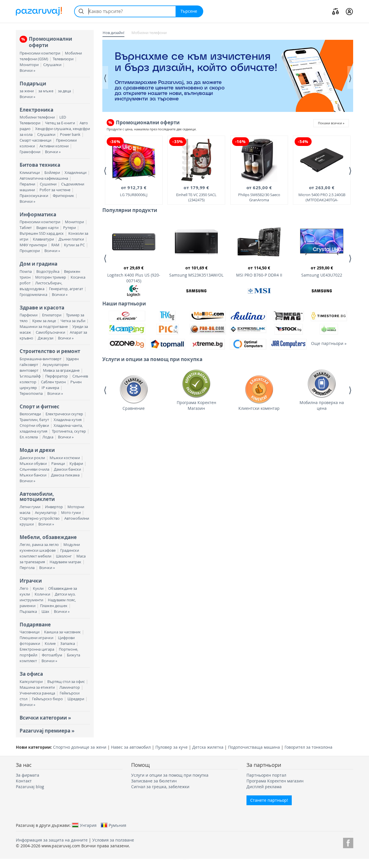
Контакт (24, 781)
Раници (58, 463)
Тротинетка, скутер (69, 431)
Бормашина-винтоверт (40, 358)
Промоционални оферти (46, 42)
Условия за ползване (113, 840)
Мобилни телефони (37, 117)
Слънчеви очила (34, 469)
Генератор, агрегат (66, 288)
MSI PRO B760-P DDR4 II (259, 271)
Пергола (27, 567)
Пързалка (28, 611)
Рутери (69, 227)
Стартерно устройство (40, 518)
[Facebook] (348, 842)
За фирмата (27, 775)
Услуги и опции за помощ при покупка (169, 775)
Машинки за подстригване (44, 326)
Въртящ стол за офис (66, 681)
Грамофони (30, 151)
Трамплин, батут (34, 419)
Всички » (27, 70)
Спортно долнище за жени (79, 747)
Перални (27, 184)
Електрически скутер (64, 414)
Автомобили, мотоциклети (37, 496)
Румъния (117, 825)
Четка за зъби (73, 320)
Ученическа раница (37, 693)
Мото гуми (71, 512)
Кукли (38, 588)
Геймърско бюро (47, 698)
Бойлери (52, 172)
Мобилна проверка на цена (322, 405)
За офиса (31, 674)
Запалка (67, 643)
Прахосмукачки (34, 195)
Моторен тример (50, 277)
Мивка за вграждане (61, 370)
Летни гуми (30, 506)
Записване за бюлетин (154, 781)
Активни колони (54, 146)
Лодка (47, 437)
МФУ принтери (33, 245)
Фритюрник (63, 195)
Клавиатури (43, 239)
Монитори (29, 64)
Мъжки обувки (33, 463)
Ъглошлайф (30, 376)
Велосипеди (30, 414)
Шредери (75, 698)
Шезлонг (64, 556)
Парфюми (28, 315)
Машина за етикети (37, 687)
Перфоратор (56, 376)
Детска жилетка (207, 747)
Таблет (26, 227)
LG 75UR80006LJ (133, 191)
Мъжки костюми (65, 457)
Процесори (30, 250)
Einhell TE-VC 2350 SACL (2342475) (196, 193)
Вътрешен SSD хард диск (42, 233)
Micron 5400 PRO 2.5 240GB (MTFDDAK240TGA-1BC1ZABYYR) (321, 194)
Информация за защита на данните (52, 840)
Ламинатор (69, 687)
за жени (27, 91)
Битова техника (40, 165)
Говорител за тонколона (308, 747)
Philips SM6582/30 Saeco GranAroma (259, 193)
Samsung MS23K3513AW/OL (196, 271)
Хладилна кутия (68, 419)
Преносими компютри (40, 53)
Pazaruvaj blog (30, 786)
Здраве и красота (42, 307)
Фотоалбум (52, 655)
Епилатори (51, 315)
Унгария (88, 825)
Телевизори (63, 59)
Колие (50, 643)
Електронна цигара (37, 649)
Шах (45, 611)
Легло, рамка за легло (39, 544)
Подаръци (33, 83)
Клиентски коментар (259, 408)
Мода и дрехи (37, 450)
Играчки (31, 580)
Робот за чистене (54, 189)
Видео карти (47, 227)
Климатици (30, 172)
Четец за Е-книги (60, 123)
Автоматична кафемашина (44, 178)
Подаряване (35, 624)
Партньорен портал (266, 775)
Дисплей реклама (264, 786)
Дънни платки (71, 239)
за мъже (45, 91)
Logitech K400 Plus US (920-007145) (133, 274)
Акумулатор (46, 512)
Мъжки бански (33, 475)
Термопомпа (31, 393)
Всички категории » (45, 717)
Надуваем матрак (65, 561)
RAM (55, 245)
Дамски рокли (32, 457)
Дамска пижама (65, 475)
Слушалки (52, 64)
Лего (24, 588)
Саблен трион (53, 382)
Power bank (70, 134)
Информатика (38, 214)
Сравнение (134, 408)
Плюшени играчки (36, 637)
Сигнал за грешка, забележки (160, 786)
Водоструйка (47, 271)
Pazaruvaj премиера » (47, 730)
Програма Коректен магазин (275, 781)
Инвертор (54, 506)
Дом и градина (38, 263)
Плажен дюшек (53, 605)
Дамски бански (67, 469)
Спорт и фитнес (39, 406)
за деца (64, 91)
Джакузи (45, 338)
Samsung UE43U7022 (321, 271)
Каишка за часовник (62, 632)
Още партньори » (329, 343)
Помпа (26, 271)
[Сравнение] (335, 11)
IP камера (50, 387)
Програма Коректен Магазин (196, 405)
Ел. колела (29, 437)
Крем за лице (44, 320)
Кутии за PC (74, 245)
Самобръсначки (50, 332)
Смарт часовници (35, 140)
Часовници (29, 632)
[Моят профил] (349, 11)
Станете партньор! (269, 800)
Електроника (36, 109)
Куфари (76, 463)
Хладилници (75, 172)
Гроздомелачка (33, 294)
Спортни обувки (34, 425)
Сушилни (48, 184)
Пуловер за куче (171, 747)
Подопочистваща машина (254, 747)
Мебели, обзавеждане (48, 537)
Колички (42, 594)
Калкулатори (31, 681)
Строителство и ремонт (50, 351)
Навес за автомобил (131, 747)
